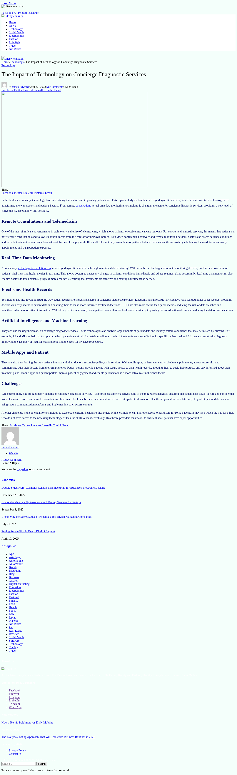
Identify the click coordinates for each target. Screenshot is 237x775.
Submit (42, 763)
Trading (13, 647)
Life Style (14, 42)
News (12, 25)
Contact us (15, 753)
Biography (15, 570)
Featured (14, 597)
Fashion (13, 39)
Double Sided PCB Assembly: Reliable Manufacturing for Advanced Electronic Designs (53, 487)
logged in (22, 469)
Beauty (13, 567)
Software (14, 640)
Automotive (16, 564)
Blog (12, 574)
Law (11, 614)
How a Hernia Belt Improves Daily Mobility (27, 722)
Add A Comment (11, 459)
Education (15, 587)
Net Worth (15, 49)
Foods (12, 610)
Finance (13, 600)
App (11, 554)
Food (12, 604)
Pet (11, 627)
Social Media (16, 32)
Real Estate (15, 630)
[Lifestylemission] (12, 16)
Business (14, 577)
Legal (12, 617)
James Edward (20, 86)
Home (12, 22)
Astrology (15, 557)
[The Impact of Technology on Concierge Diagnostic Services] (74, 186)
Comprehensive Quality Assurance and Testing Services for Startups (41, 502)
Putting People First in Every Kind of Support (28, 531)
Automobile (16, 560)
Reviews (14, 634)
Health (13, 607)
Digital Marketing (19, 584)
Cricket (13, 580)
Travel (12, 45)
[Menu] (2, 56)
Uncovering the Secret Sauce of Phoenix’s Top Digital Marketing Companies (46, 516)
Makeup (14, 620)
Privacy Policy (17, 750)
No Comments (54, 86)
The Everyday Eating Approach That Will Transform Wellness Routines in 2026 (48, 737)
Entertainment (17, 35)
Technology (16, 29)
